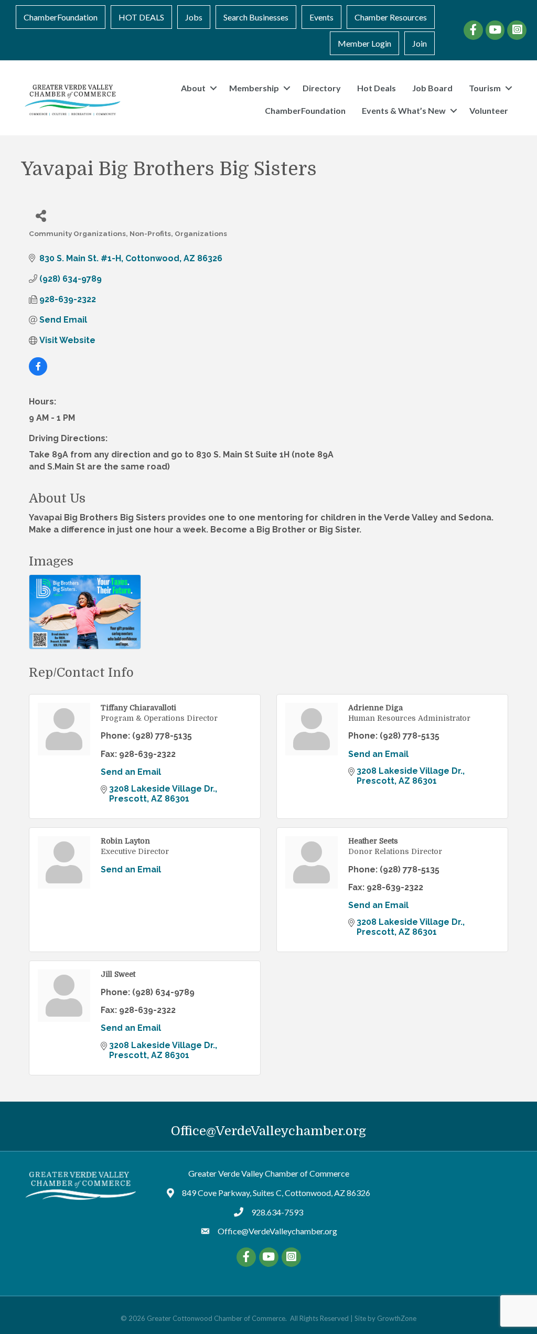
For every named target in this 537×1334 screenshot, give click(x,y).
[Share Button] (40, 215)
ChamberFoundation (61, 17)
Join (419, 43)
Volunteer (488, 110)
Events (321, 17)
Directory (322, 88)
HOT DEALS (141, 17)
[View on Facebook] (38, 373)
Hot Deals (376, 88)
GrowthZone (396, 1318)
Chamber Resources (391, 17)
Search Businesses (255, 17)
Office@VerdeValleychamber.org (268, 1131)
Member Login (364, 43)
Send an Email (131, 772)
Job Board (432, 88)
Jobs (193, 17)
